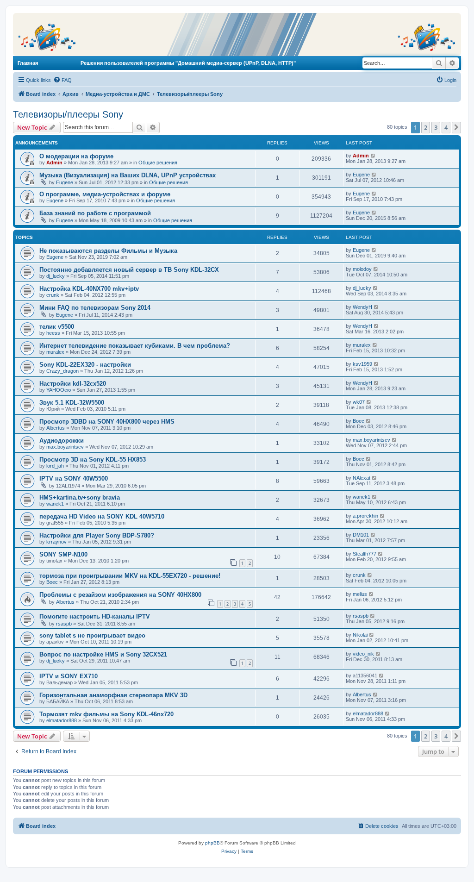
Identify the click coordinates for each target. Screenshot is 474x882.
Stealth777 (364, 554)
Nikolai (360, 635)
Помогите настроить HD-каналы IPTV (94, 616)
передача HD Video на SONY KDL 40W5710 (101, 516)
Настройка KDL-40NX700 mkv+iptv (89, 288)
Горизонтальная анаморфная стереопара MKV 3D (113, 695)
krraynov (56, 541)
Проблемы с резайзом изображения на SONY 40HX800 (120, 594)
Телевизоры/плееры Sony (68, 114)
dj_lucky (55, 276)
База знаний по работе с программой (95, 213)
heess (53, 333)
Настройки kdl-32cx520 (72, 383)
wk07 (359, 402)
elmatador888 (61, 720)
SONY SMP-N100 (63, 554)
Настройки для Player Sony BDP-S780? (96, 535)
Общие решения (157, 162)
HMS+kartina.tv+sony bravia (79, 497)
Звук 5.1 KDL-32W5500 (71, 402)
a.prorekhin (365, 516)
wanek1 (55, 504)
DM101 (361, 535)
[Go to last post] (373, 155)
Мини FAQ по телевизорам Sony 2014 (94, 307)
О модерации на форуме (76, 156)
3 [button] (435, 127)
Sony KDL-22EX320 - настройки (85, 364)
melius (360, 594)
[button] (456, 127)
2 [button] (425, 127)
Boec (358, 421)
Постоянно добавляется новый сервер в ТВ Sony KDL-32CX (129, 269)
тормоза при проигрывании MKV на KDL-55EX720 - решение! (129, 575)
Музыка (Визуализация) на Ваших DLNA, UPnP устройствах (127, 175)
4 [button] (446, 127)
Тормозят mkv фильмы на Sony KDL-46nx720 (106, 714)
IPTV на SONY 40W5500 (73, 478)
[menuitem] (62, 80)
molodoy (362, 269)
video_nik (363, 654)
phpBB (212, 842)
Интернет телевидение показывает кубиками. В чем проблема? (134, 345)
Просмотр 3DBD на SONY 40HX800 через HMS (107, 421)
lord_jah (55, 466)
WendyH (362, 307)
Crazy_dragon (62, 371)
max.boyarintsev (65, 447)
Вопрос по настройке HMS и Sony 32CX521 (103, 654)
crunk (52, 295)
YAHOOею (58, 390)
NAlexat (361, 478)
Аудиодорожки (61, 440)
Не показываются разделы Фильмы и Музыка (108, 250)
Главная (28, 63)
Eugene (64, 182)
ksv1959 (362, 364)
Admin (54, 162)
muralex (55, 352)
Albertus (55, 428)
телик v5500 (56, 326)
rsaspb (64, 623)
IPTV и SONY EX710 (68, 676)
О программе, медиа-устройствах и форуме (104, 194)
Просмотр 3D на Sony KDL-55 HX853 (92, 459)
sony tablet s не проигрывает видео (92, 635)
